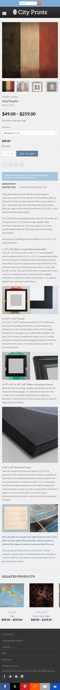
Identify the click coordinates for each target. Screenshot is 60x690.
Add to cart (27, 153)
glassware (19, 554)
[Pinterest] (25, 686)
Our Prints (8, 634)
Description (8, 187)
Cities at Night (41, 612)
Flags (14, 97)
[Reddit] (35, 686)
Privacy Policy (10, 666)
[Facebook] (5, 686)
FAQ (4, 653)
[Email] (45, 686)
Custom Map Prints (12, 641)
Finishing (6, 127)
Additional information (33, 187)
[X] (15, 686)
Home (5, 97)
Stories (6, 647)
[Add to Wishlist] (51, 29)
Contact (7, 660)
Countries (12, 612)
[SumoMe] (55, 686)
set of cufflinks (11, 557)
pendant (50, 554)
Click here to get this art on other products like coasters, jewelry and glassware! (26, 176)
